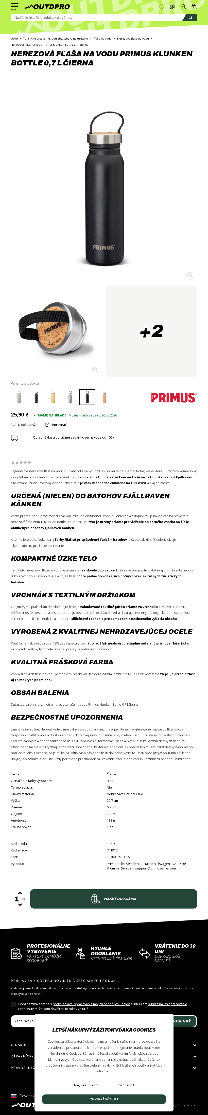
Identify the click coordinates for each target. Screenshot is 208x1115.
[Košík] (194, 7)
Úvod (14, 38)
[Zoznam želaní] (161, 7)
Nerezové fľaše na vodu (133, 38)
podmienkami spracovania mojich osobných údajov (91, 1004)
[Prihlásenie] (183, 7)
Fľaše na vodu (102, 38)
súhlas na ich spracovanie (167, 1004)
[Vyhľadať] (189, 17)
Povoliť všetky (104, 1099)
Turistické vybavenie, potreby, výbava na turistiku (55, 38)
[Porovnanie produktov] (172, 7)
